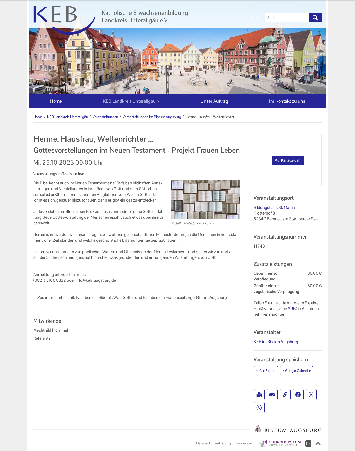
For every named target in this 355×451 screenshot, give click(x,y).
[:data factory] (308, 443)
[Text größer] (257, 18)
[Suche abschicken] (315, 17)
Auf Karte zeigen (287, 160)
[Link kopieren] (285, 394)
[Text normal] (251, 18)
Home (38, 116)
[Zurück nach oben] (318, 443)
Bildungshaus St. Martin (274, 207)
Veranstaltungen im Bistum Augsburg (152, 116)
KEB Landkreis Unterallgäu (67, 116)
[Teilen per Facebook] (298, 394)
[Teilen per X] (311, 394)
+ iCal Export (266, 370)
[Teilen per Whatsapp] (259, 407)
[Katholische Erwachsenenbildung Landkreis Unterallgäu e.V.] (130, 20)
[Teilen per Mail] (272, 394)
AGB (292, 308)
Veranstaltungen (105, 116)
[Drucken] (259, 394)
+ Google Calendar (296, 370)
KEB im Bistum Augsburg (276, 341)
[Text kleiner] (245, 18)
